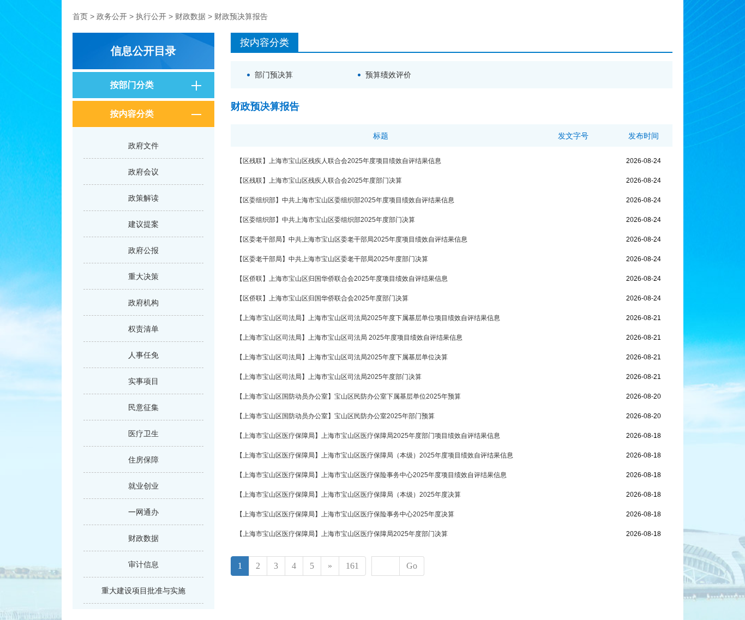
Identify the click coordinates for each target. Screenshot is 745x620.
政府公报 (143, 250)
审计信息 (143, 564)
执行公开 (151, 16)
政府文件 (143, 145)
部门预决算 (274, 74)
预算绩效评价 (388, 74)
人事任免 (143, 355)
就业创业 (143, 485)
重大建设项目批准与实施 (143, 590)
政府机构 (143, 302)
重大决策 (143, 276)
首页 (80, 16)
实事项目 (143, 381)
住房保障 (143, 459)
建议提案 (143, 224)
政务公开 (112, 16)
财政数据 (190, 16)
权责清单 (143, 328)
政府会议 (143, 171)
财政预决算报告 (241, 16)
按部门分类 (132, 84)
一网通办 (143, 512)
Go (411, 565)
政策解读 (143, 198)
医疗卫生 (143, 433)
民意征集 (143, 407)
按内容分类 (132, 113)
